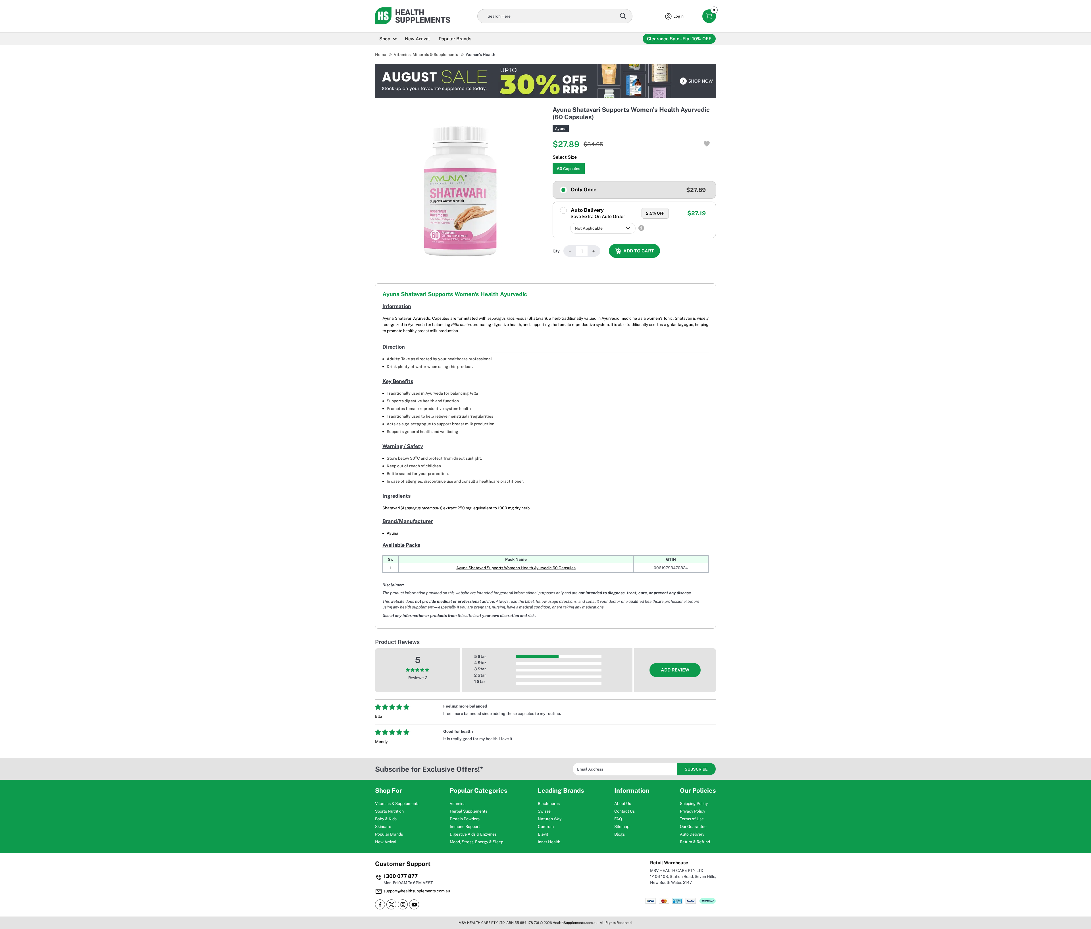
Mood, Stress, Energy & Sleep (476, 842)
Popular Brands (455, 38)
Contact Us (624, 811)
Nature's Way (549, 819)
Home (380, 54)
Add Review (675, 670)
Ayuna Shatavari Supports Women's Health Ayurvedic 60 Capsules (516, 568)
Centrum (546, 826)
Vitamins (457, 803)
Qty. (557, 251)
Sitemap (621, 826)
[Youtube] (414, 904)
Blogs (619, 834)
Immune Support (465, 826)
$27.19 (696, 213)
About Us (622, 803)
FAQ (618, 819)
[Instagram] (403, 904)
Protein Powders (465, 819)
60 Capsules (568, 168)
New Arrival (417, 38)
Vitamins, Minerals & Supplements (426, 54)
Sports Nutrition (389, 811)
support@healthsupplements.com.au (417, 891)
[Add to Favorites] (706, 143)
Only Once (583, 190)
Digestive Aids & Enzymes (473, 834)
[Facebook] (380, 904)
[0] (709, 16)
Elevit (543, 834)
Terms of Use (692, 819)
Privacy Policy (692, 811)
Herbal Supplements (468, 811)
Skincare (383, 826)
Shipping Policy (694, 803)
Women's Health (480, 54)
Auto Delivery (597, 213)
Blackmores (549, 803)
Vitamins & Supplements (397, 803)
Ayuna (561, 128)
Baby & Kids (386, 819)
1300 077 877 (401, 876)
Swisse (544, 811)
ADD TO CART (638, 251)
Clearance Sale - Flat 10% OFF (679, 38)
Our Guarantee (693, 826)
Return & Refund (695, 842)
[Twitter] (391, 904)
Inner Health (549, 842)
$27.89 (696, 190)
